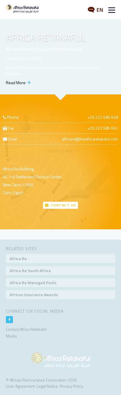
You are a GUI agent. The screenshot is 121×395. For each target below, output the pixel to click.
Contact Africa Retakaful (26, 329)
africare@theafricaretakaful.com (90, 139)
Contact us (63, 205)
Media (11, 336)
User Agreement (20, 386)
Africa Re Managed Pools (33, 282)
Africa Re (18, 258)
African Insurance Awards (34, 294)
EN (99, 10)
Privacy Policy (71, 386)
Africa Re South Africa (30, 270)
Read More (16, 82)
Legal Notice (47, 386)
